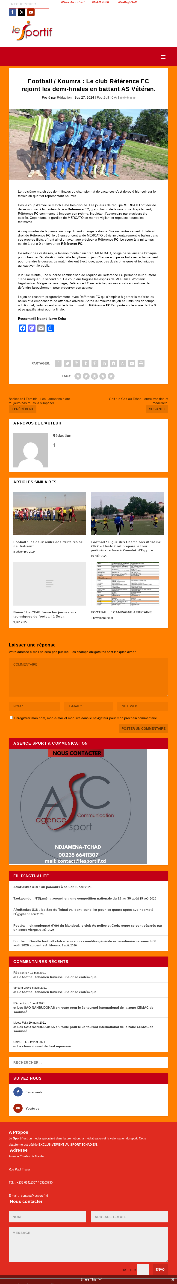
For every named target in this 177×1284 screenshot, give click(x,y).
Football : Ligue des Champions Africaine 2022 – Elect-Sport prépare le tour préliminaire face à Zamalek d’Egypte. (126, 546)
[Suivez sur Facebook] (12, 12)
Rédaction (64, 97)
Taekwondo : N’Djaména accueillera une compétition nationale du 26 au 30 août (76, 898)
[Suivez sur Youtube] (31, 12)
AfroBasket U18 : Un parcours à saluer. (43, 887)
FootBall (103, 97)
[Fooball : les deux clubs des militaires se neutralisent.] (49, 513)
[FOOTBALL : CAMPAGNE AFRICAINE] (127, 583)
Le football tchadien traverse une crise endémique (57, 977)
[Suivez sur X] (21, 12)
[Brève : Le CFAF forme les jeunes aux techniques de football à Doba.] (49, 583)
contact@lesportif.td (34, 1195)
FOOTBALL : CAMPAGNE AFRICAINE (121, 612)
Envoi (160, 1269)
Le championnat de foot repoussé (44, 1046)
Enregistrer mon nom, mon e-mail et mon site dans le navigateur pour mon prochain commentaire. (86, 718)
